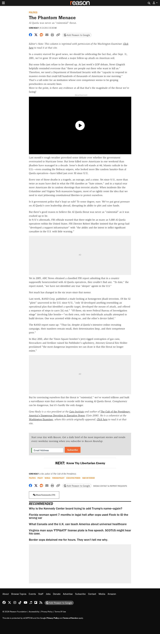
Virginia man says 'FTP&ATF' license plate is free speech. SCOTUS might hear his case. (80, 531)
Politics (33, 12)
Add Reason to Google (78, 35)
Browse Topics (18, 593)
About (5, 593)
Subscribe (72, 449)
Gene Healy (34, 28)
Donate (56, 593)
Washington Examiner (41, 419)
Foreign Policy (58, 478)
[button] (155, 3)
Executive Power (73, 478)
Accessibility (34, 611)
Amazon (112, 593)
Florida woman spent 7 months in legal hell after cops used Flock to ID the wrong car (78, 516)
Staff (40, 593)
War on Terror (88, 478)
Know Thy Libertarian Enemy (80, 463)
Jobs (48, 593)
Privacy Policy (46, 611)
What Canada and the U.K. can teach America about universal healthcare (78, 524)
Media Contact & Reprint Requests (110, 486)
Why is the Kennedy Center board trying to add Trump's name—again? (75, 508)
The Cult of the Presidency (64, 474)
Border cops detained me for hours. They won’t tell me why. (68, 540)
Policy (40, 478)
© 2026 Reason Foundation (14, 611)
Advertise (68, 593)
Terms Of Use (60, 611)
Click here (102, 419)
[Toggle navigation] (3, 3)
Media (102, 593)
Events (32, 593)
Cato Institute (76, 411)
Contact (92, 593)
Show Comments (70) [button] (45, 495)
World (47, 478)
